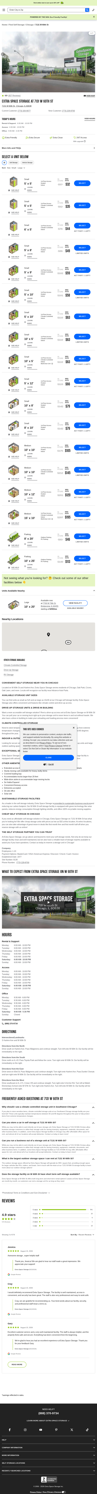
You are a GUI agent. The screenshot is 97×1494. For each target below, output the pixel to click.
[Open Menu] (4, 10)
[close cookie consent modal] (73, 727)
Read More (17, 1364)
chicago (30, 25)
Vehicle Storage (27, 162)
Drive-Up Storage (11, 670)
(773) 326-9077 (24, 111)
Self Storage (14, 162)
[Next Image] (94, 54)
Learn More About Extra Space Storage (47, 1421)
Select (82, 183)
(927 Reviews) (14, 96)
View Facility (75, 603)
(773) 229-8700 (68, 111)
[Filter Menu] (4, 162)
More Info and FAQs (11, 148)
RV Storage (9, 675)
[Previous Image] (3, 54)
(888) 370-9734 (11, 1024)
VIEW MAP (90, 96)
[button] (48, 590)
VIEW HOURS (89, 119)
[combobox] (49, 10)
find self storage (16, 25)
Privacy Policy (35, 1492)
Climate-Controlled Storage (15, 665)
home (4, 25)
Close (49, 758)
